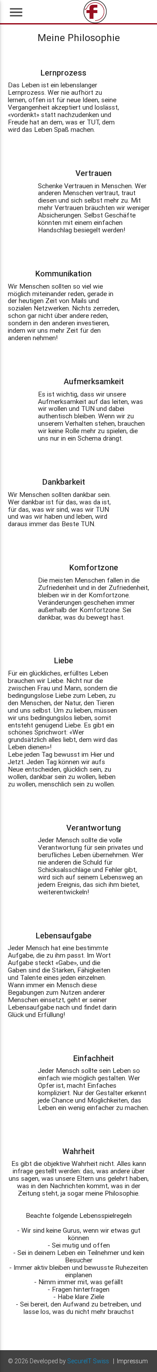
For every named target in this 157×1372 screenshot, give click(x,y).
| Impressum (130, 1361)
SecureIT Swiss (88, 1361)
